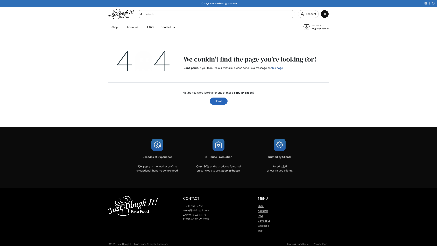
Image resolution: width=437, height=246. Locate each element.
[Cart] (325, 14)
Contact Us (167, 27)
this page (277, 68)
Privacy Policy (321, 243)
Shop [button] (115, 27)
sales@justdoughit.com (196, 210)
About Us (263, 210)
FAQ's (150, 27)
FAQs (260, 215)
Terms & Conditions (297, 243)
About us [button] (133, 27)
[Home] (121, 14)
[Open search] (141, 14)
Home (218, 101)
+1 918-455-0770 (193, 205)
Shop (261, 205)
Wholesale (263, 225)
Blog (260, 230)
